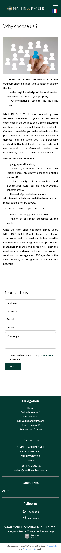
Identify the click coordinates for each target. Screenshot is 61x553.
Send (13, 366)
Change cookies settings (40, 531)
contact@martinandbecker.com (30, 470)
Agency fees (17, 531)
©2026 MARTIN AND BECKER (22, 526)
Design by (35, 536)
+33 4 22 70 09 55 (30, 465)
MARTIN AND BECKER (30, 447)
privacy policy (46, 355)
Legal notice (50, 526)
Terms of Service (30, 549)
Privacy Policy (52, 546)
